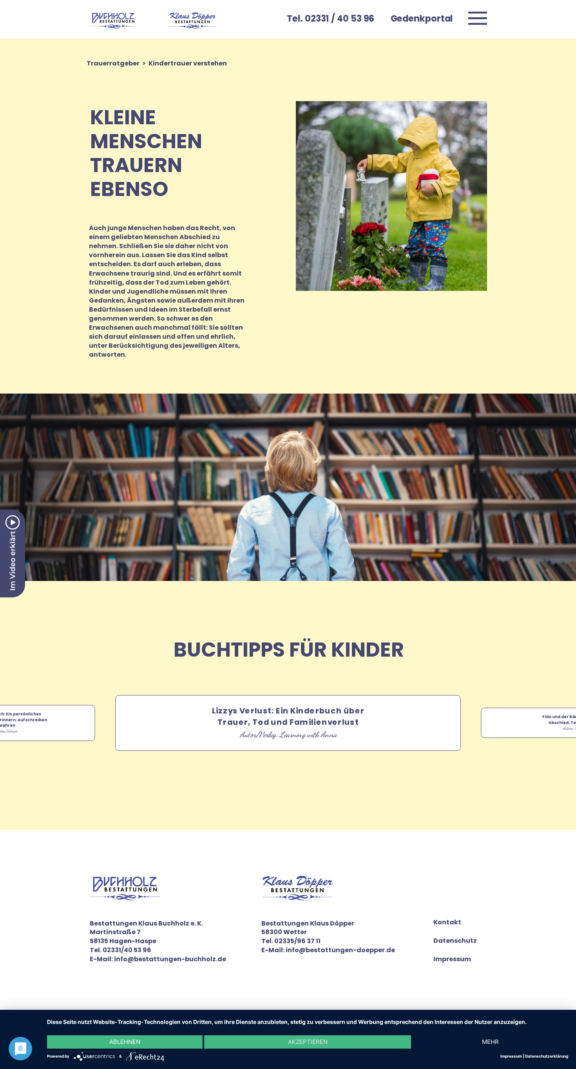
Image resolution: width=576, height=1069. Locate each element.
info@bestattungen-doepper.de (340, 950)
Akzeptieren (308, 1041)
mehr (490, 1041)
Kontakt (447, 922)
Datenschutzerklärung (546, 1056)
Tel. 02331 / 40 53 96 (330, 18)
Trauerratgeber (113, 63)
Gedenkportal (422, 18)
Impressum (452, 959)
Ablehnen (124, 1041)
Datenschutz (455, 941)
